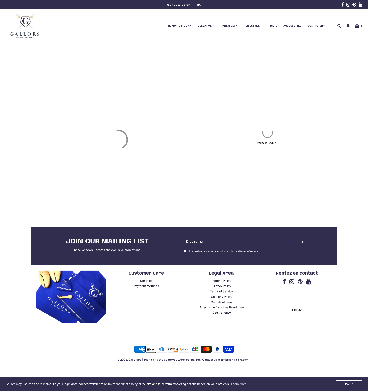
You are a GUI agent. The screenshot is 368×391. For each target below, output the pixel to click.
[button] (218, 102)
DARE (273, 25)
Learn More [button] (238, 384)
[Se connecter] (348, 26)
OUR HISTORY (316, 25)
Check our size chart (224, 315)
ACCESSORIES (292, 25)
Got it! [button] (349, 384)
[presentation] (230, 93)
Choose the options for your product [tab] (267, 78)
